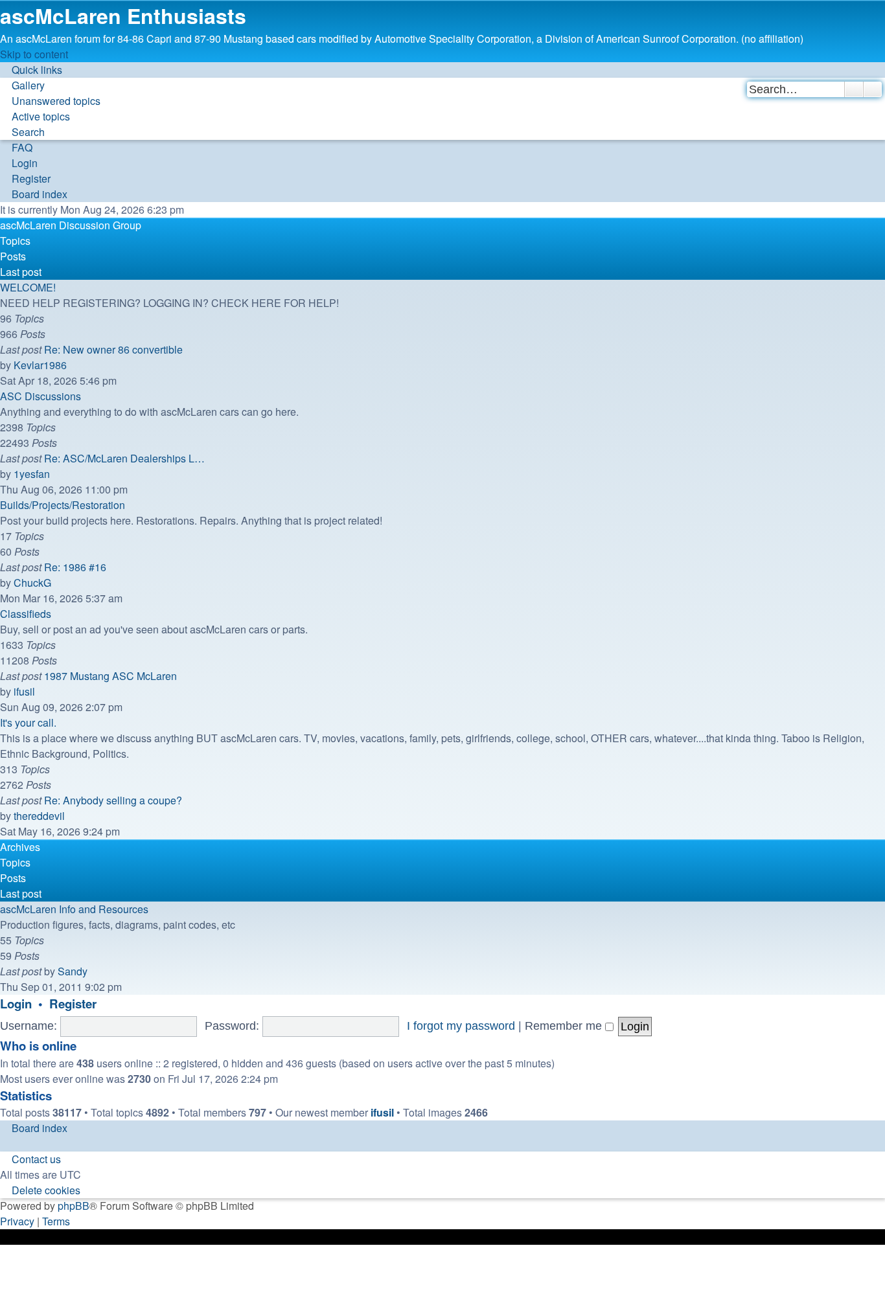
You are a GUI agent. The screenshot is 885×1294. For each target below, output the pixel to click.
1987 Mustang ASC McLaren (110, 675)
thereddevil (39, 815)
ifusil (24, 691)
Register (73, 1003)
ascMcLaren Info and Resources (74, 909)
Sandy (72, 971)
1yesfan (32, 473)
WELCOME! (28, 287)
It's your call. (28, 722)
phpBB (73, 1205)
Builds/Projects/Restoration (62, 504)
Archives (20, 846)
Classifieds (25, 613)
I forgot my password (461, 1025)
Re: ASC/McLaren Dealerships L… (124, 458)
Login (16, 1003)
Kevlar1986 (40, 365)
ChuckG (32, 582)
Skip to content (34, 54)
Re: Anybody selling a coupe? (113, 800)
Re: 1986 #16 (75, 567)
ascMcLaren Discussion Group (70, 225)
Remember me (565, 1025)
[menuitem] (22, 85)
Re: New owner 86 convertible (113, 349)
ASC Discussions (40, 396)
